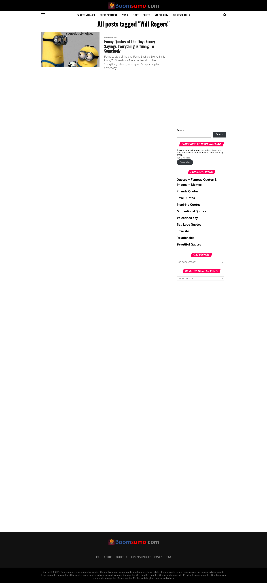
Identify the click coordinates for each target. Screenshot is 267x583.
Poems (125, 15)
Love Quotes (186, 198)
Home (97, 557)
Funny (135, 15)
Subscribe (185, 162)
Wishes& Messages (86, 15)
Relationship (186, 238)
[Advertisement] (200, 78)
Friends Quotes (188, 191)
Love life (183, 231)
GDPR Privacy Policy (140, 557)
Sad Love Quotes (189, 224)
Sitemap (108, 557)
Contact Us (121, 557)
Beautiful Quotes (189, 244)
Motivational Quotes (191, 211)
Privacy (158, 557)
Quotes (146, 15)
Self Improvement (108, 15)
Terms (168, 557)
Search (180, 130)
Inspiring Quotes (189, 204)
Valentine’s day (187, 218)
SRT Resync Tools (181, 15)
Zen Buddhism (161, 15)
